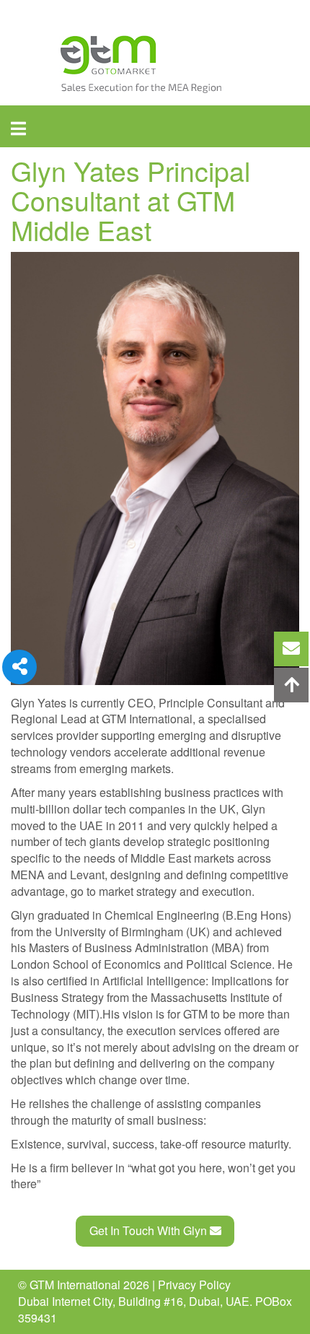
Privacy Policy (194, 1284)
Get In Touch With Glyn (149, 1230)
